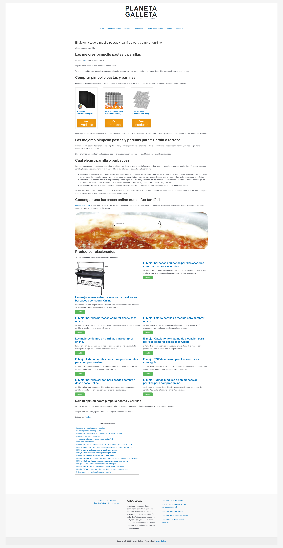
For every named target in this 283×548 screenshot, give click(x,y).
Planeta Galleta (160, 541)
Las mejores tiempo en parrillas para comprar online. (104, 340)
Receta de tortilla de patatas (172, 511)
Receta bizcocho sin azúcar (172, 500)
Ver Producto (86, 123)
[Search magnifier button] (158, 223)
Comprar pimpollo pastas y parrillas (89, 431)
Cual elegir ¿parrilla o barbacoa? (88, 436)
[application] (144, 28)
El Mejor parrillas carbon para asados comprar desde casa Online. (105, 381)
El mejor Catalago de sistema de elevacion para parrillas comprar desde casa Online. (173, 340)
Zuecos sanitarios (114, 503)
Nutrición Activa (100, 503)
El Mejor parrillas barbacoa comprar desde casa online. (106, 319)
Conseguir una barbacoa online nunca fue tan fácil (94, 439)
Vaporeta (112, 500)
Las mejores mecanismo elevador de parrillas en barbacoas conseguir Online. (106, 299)
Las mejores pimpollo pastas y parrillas (90, 428)
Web (85, 60)
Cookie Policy (102, 500)
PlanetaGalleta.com (82, 205)
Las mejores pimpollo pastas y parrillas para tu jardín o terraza (99, 433)
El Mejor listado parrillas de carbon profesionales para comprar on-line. (106, 361)
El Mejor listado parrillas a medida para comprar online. (174, 319)
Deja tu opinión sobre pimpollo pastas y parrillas (93, 472)
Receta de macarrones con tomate (175, 515)
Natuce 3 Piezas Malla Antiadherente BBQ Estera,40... (114, 112)
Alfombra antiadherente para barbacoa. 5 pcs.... (85, 112)
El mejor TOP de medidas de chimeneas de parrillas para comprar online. (170, 381)
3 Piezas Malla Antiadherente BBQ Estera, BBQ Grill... (140, 112)
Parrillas (88, 417)
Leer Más (80, 312)
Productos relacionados (85, 442)
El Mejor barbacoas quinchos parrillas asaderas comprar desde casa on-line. (173, 264)
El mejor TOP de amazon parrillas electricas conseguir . (171, 361)
